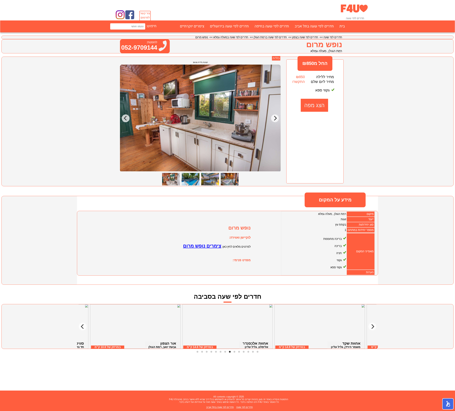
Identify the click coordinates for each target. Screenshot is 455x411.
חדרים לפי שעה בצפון (305, 37)
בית (342, 26)
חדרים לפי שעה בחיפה (272, 26)
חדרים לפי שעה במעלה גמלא (230, 37)
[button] (448, 404)
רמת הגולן (335, 51)
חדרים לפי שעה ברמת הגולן (270, 37)
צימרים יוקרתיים (192, 26)
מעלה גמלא (318, 51)
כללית (276, 58)
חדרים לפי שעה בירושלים (229, 26)
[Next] (372, 326)
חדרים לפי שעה (332, 37)
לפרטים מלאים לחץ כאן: (236, 246)
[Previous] (83, 326)
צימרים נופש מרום (202, 245)
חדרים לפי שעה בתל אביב (314, 26)
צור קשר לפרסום (145, 15)
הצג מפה (314, 105)
